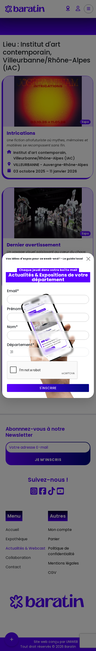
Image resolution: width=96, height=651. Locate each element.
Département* (20, 344)
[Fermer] (88, 259)
